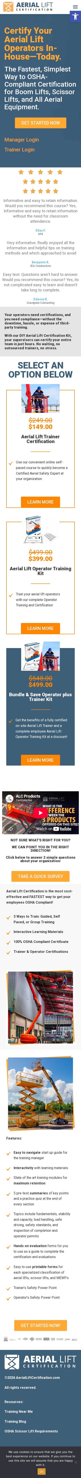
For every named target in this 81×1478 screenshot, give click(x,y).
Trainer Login (19, 150)
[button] (75, 16)
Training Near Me (19, 1412)
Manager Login (21, 140)
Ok (42, 1471)
